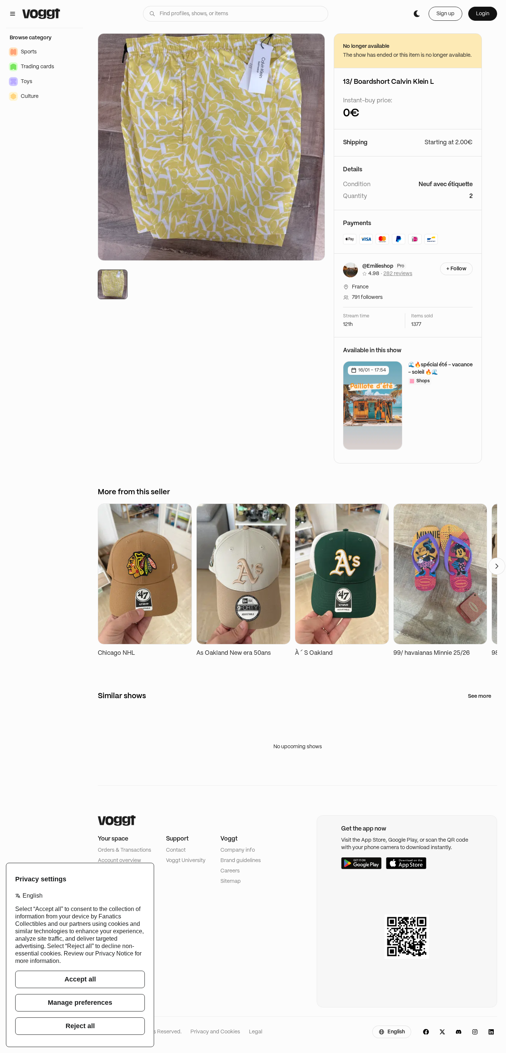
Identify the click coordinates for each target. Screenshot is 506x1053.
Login (482, 13)
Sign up (445, 13)
